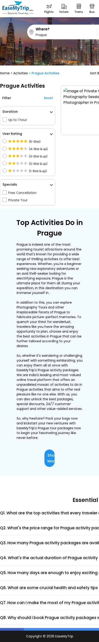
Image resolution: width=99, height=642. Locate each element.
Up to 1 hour (17, 120)
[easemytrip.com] (18, 8)
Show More (50, 458)
